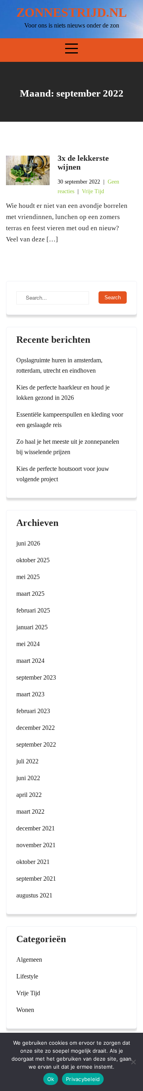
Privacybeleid (83, 1079)
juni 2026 (28, 543)
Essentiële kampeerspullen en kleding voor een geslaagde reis (69, 419)
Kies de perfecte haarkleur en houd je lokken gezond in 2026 (63, 392)
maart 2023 (30, 694)
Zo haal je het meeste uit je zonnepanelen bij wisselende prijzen (67, 446)
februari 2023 (33, 711)
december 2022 (35, 727)
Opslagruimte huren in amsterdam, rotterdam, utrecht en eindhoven (59, 365)
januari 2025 (32, 627)
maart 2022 (30, 811)
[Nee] (133, 1062)
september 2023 (36, 677)
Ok (50, 1079)
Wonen (25, 1009)
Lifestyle (27, 976)
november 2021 (36, 845)
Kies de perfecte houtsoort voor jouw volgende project (62, 473)
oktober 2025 (33, 560)
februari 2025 (33, 610)
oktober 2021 (33, 861)
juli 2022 (27, 761)
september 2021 (36, 878)
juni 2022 (28, 778)
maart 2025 (30, 593)
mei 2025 (28, 576)
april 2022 (29, 794)
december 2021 (35, 828)
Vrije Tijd (93, 191)
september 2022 (36, 744)
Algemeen (29, 959)
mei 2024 (28, 643)
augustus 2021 (34, 895)
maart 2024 (30, 660)
